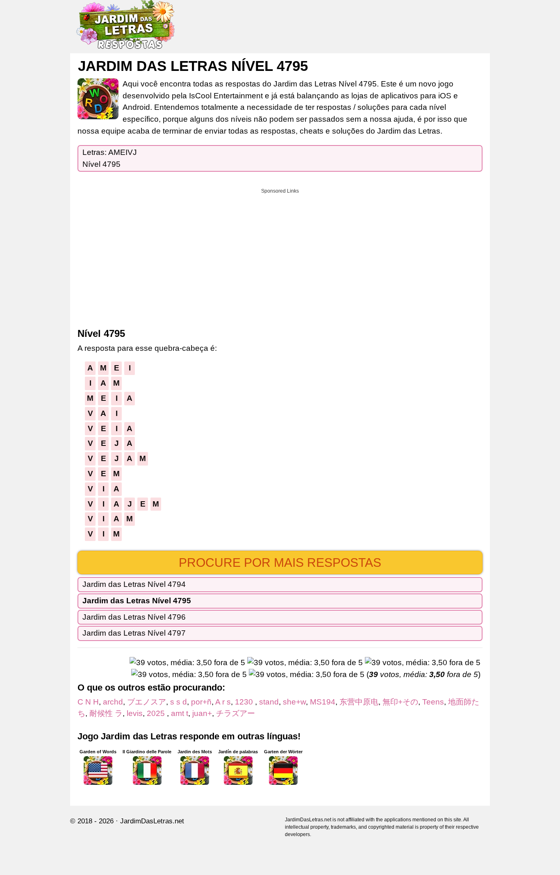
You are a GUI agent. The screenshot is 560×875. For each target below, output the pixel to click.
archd (113, 702)
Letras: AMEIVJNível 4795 (109, 158)
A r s (223, 702)
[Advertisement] (280, 255)
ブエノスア (146, 702)
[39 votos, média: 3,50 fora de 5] (187, 663)
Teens (433, 702)
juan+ (202, 713)
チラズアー (235, 713)
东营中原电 (358, 702)
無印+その (400, 702)
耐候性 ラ (106, 713)
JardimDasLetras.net (152, 821)
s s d (178, 702)
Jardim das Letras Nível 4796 (134, 617)
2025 (157, 713)
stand (269, 702)
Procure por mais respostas (280, 562)
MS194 (322, 702)
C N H (88, 702)
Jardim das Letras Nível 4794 (134, 584)
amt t (179, 713)
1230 (245, 702)
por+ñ (201, 702)
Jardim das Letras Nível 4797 (134, 633)
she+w (294, 702)
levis (135, 713)
